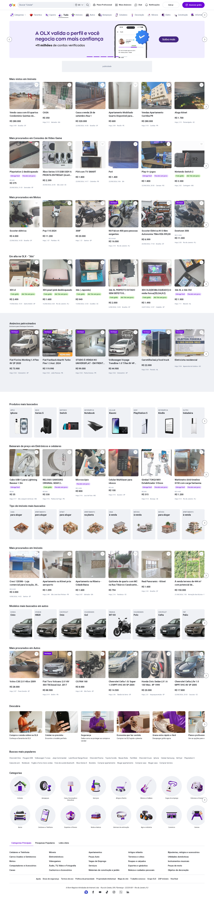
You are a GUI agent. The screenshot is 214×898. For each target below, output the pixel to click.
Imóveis (78, 15)
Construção (183, 15)
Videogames (55, 861)
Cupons (52, 15)
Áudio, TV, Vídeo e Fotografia (62, 866)
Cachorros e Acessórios (60, 870)
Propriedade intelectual (106, 879)
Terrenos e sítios (136, 857)
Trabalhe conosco (137, 879)
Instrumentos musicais (178, 861)
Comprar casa (140, 763)
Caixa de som (14, 763)
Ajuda (38, 879)
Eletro (168, 15)
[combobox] (54, 5)
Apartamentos (95, 852)
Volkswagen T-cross (42, 758)
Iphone (156, 758)
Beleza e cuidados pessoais (141, 870)
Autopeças (107, 15)
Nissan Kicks (123, 758)
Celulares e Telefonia (19, 852)
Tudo (65, 15)
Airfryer (179, 758)
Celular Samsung (167, 758)
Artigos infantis (135, 852)
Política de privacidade (84, 879)
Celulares (123, 15)
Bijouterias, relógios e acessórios (184, 852)
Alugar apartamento (125, 763)
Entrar (171, 5)
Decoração (139, 15)
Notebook (25, 763)
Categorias (19, 15)
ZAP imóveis (163, 879)
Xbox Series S (81, 763)
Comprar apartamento (106, 763)
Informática (200, 15)
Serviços (93, 866)
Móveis (154, 15)
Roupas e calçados (137, 861)
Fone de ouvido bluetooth (64, 763)
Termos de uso (67, 879)
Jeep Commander (59, 758)
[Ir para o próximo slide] (206, 106)
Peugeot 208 (28, 758)
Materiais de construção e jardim (104, 870)
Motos (12, 861)
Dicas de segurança (51, 879)
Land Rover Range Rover (78, 758)
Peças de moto (175, 866)
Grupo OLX (151, 879)
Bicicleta (92, 763)
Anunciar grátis (195, 5)
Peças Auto (94, 857)
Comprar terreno (166, 763)
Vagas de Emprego (97, 861)
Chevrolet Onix (15, 758)
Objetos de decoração (178, 870)
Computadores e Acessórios (22, 866)
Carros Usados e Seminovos (22, 857)
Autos (92, 15)
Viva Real (174, 879)
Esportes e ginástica (137, 866)
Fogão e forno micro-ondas (42, 763)
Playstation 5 (189, 758)
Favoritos (38, 15)
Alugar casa (153, 763)
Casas (12, 870)
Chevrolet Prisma (96, 758)
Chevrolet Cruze (145, 758)
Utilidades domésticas (178, 857)
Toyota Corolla (111, 758)
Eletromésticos (56, 857)
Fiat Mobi (133, 758)
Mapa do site (123, 879)
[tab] (21, 843)
